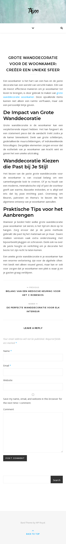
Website (7, 380)
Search (56, 480)
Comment (8, 409)
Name (7, 350)
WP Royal (40, 522)
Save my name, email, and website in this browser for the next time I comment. (32, 400)
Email (7, 365)
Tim (33, 11)
